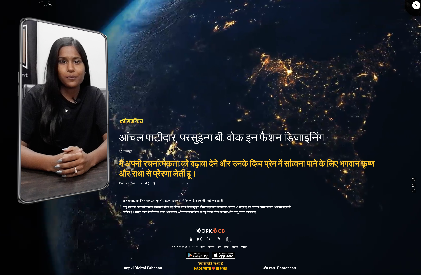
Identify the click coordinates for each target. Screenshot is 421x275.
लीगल (226, 247)
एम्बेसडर (244, 247)
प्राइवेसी (235, 247)
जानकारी (211, 247)
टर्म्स (219, 247)
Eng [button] (49, 4)
